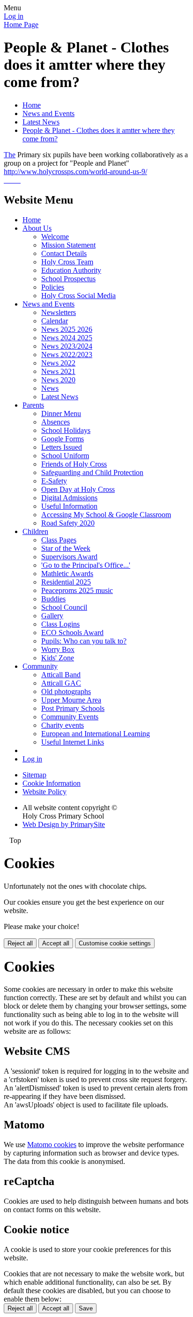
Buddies (53, 599)
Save (86, 1308)
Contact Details (64, 253)
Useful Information (69, 506)
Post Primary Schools (72, 708)
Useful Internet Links (72, 742)
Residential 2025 (66, 582)
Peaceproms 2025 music (77, 590)
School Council (64, 607)
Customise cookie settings (115, 943)
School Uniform (65, 456)
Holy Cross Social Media (78, 296)
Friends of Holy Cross (74, 464)
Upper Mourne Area (71, 700)
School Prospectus (68, 279)
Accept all (55, 943)
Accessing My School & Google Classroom (106, 515)
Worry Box (57, 649)
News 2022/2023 (66, 355)
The (9, 155)
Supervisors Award (69, 557)
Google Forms (62, 439)
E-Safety (54, 481)
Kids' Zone (57, 658)
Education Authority (71, 270)
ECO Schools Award (72, 633)
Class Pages (58, 540)
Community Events (69, 717)
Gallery (52, 616)
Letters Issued (61, 447)
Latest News (40, 122)
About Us (37, 228)
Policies (52, 287)
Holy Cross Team (67, 262)
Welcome (55, 237)
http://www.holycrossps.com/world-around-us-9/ (75, 172)
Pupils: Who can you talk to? (83, 641)
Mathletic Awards (67, 574)
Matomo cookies (51, 1145)
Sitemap (34, 775)
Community (40, 666)
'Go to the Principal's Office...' (85, 565)
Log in (13, 16)
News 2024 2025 (66, 338)
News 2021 (58, 371)
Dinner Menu (61, 413)
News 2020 (58, 380)
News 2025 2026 (66, 329)
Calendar (54, 321)
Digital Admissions (69, 498)
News (50, 388)
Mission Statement (68, 245)
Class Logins (60, 624)
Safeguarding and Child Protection (92, 472)
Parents (33, 405)
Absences (55, 422)
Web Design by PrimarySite (63, 824)
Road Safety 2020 (68, 523)
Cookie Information (51, 783)
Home (31, 105)
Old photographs (66, 691)
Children (35, 531)
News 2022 (58, 363)
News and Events (48, 113)
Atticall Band (61, 675)
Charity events (62, 725)
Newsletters (58, 312)
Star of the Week (65, 548)
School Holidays (65, 430)
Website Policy (44, 792)
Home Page (21, 25)
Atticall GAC (61, 683)
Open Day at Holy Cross (78, 489)
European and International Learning (95, 734)
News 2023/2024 (66, 346)
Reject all (20, 943)
